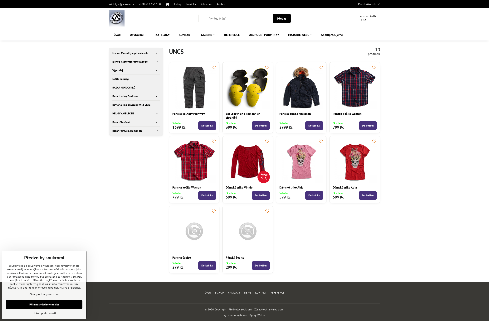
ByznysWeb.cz (257, 315)
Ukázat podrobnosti (44, 313)
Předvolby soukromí (240, 309)
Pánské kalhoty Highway (188, 114)
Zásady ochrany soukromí (269, 309)
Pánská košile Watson (347, 114)
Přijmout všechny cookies (44, 304)
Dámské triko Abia (291, 187)
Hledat (281, 18)
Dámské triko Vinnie (239, 187)
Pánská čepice (181, 257)
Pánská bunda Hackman (295, 114)
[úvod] (167, 4)
